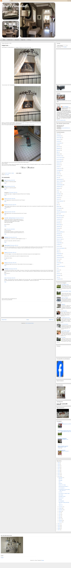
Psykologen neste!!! (62, 496)
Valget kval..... (61, 504)
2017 (59, 468)
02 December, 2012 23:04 (11, 198)
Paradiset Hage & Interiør (60, 360)
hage (57, 177)
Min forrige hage (59, 215)
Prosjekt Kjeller (59, 242)
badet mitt (58, 146)
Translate (65, 46)
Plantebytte (59, 233)
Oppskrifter (59, 226)
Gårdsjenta (6, 237)
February (60, 520)
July (59, 512)
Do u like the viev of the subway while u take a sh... (64, 490)
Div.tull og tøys (59, 159)
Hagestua (58, 188)
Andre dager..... (61, 494)
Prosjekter (58, 244)
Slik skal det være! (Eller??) (63, 486)
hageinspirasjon (59, 179)
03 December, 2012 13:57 (12, 252)
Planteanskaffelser (60, 231)
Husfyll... (8, 174)
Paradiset (58, 228)
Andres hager (59, 137)
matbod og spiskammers (61, 211)
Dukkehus (58, 162)
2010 (59, 525)
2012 (59, 476)
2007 (59, 529)
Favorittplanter (59, 170)
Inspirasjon (59, 195)
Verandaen (59, 275)
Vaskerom (58, 273)
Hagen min (23, 39)
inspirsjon (58, 197)
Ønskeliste (58, 222)
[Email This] (16, 173)
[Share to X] (18, 173)
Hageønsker (59, 182)
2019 (59, 465)
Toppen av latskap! (64, 297)
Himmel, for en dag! (62, 484)
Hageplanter (59, 186)
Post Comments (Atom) (30, 323)
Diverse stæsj (59, 161)
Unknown (6, 252)
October (60, 508)
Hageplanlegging (60, 184)
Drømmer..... (61, 483)
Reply (5, 183)
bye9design (6, 268)
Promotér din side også (60, 377)
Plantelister (59, 235)
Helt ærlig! (60, 480)
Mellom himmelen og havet (63, 446)
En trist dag (63, 337)
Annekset (58, 141)
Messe (58, 213)
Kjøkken (58, 206)
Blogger (42, 560)
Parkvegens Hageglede (62, 438)
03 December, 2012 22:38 (13, 268)
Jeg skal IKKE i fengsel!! (65, 330)
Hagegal (2, 557)
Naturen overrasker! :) (65, 451)
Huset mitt (17, 39)
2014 (59, 473)
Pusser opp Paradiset (60, 248)
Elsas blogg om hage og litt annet (64, 430)
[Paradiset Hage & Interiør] (60, 376)
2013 (59, 474)
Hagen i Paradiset (60, 181)
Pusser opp (59, 246)
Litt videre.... (61, 491)
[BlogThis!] (17, 173)
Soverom (58, 259)
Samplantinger (59, 253)
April (60, 517)
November (61, 506)
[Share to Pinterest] (20, 173)
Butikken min (9, 39)
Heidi (5, 180)
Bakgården (59, 148)
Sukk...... (60, 481)
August (60, 511)
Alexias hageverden (61, 450)
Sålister (58, 251)
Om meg (29, 39)
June (60, 514)
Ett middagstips (61, 500)
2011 (59, 523)
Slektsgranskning (60, 257)
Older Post (51, 319)
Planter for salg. (59, 239)
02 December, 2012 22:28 (13, 192)
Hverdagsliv (59, 193)
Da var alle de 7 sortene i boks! (64, 493)
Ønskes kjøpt (59, 224)
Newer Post (4, 319)
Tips (57, 264)
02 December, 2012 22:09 (11, 186)
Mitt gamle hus (59, 217)
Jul (57, 202)
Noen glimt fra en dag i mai (66, 431)
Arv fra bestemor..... (62, 487)
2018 (59, 467)
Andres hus (59, 139)
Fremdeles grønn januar (65, 317)
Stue (57, 260)
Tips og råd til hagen (60, 266)
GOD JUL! (60, 478)
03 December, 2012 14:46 (12, 262)
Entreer (58, 166)
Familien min (59, 168)
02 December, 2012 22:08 (11, 180)
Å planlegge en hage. (65, 284)
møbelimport (59, 219)
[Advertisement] (27, 309)
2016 (59, 470)
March (60, 518)
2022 (59, 462)
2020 (59, 464)
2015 (59, 471)
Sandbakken (59, 255)
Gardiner (58, 173)
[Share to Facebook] (19, 173)
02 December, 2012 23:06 (11, 211)
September (61, 509)
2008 (59, 528)
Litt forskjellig (59, 208)
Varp (57, 271)
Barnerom (58, 150)
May (60, 515)
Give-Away (58, 175)
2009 (59, 526)
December (61, 477)
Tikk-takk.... (61, 499)
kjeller (58, 204)
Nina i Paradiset (14, 5)
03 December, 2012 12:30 (12, 237)
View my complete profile (61, 120)
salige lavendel (7, 245)
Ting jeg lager (59, 262)
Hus (57, 190)
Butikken (58, 153)
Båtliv (58, 152)
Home (4, 39)
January (60, 521)
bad (5, 174)
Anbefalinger (59, 135)
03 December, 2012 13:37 (14, 245)
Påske (58, 230)
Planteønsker (59, 237)
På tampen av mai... (65, 439)
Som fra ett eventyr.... (65, 324)
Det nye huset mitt (60, 157)
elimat (5, 198)
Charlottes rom (59, 155)
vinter (58, 277)
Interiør (58, 199)
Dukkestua (58, 164)
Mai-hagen (58, 210)
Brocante (5, 204)
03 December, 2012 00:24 (10, 229)
